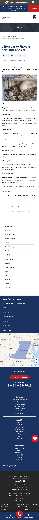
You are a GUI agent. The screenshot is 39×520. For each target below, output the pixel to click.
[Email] (20, 55)
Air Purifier (19, 411)
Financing (8, 279)
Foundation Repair (19, 404)
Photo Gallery (9, 247)
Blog (6, 271)
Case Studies (9, 267)
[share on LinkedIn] (12, 55)
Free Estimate (19, 413)
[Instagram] (12, 466)
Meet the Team (10, 234)
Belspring (6, 326)
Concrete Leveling (19, 409)
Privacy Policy (19, 506)
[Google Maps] (10, 466)
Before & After (10, 238)
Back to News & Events (20, 212)
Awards (7, 230)
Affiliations (8, 255)
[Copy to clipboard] (24, 55)
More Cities (7, 330)
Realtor (7, 288)
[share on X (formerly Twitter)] (7, 55)
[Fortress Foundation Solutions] (6, 17)
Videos (7, 263)
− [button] (36, 362)
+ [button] (36, 359)
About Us (10, 226)
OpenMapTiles (20, 366)
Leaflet (14, 366)
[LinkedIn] (15, 466)
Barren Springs (8, 317)
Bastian (5, 321)
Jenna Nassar (21, 60)
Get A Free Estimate (19, 377)
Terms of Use (27, 507)
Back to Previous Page (20, 207)
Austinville (6, 312)
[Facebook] (7, 466)
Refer (7, 284)
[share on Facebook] (3, 55)
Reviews (7, 243)
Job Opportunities (11, 251)
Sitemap (36, 504)
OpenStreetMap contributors (32, 366)
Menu (34, 18)
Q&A (6, 275)
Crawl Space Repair (19, 402)
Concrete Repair (19, 406)
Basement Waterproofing (20, 399)
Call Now (34, 8)
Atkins (5, 308)
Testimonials (9, 259)
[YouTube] (4, 466)
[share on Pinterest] (16, 55)
